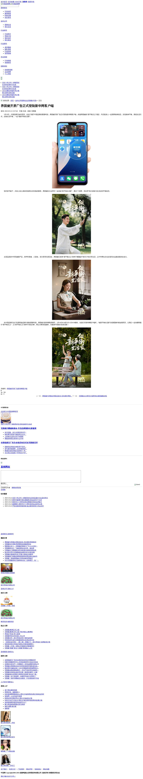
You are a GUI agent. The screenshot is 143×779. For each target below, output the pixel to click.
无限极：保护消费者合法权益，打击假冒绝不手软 (22, 678)
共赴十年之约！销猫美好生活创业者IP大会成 (16, 424)
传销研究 (8, 62)
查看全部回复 (16, 487)
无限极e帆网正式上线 (12, 630)
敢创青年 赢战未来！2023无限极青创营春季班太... (22, 668)
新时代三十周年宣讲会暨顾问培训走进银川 (27, 502)
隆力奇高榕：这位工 (8, 765)
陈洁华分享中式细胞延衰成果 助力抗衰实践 (20, 552)
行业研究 (4, 30)
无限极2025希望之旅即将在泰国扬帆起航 (93, 396)
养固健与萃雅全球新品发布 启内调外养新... (57, 396)
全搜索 (3, 489)
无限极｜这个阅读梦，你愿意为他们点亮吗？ (20, 676)
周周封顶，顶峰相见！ (12, 692)
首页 (12, 100)
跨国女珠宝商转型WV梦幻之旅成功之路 (18, 698)
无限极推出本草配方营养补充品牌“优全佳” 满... (21, 674)
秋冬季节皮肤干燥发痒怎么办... (15, 434)
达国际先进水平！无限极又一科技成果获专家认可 (22, 664)
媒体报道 (8, 13)
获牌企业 (8, 25)
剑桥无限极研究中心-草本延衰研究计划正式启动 (21, 662)
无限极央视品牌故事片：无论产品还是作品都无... (22, 670)
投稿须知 (38, 769)
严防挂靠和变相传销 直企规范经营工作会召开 (28, 506)
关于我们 (4, 769)
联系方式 (12, 769)
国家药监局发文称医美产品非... (15, 447)
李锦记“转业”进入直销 (12, 634)
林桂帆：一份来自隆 (8, 751)
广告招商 (21, 769)
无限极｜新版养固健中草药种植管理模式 (19, 558)
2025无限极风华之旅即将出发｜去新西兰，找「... (22, 560)
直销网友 (5, 466)
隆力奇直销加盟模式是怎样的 (15, 704)
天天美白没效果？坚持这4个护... (16, 453)
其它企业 (8, 27)
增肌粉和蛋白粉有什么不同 (14, 438)
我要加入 (10, 682)
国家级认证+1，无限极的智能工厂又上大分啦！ (21, 546)
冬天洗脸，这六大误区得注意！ (15, 432)
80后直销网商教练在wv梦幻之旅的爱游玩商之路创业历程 (24, 694)
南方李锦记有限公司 (8, 585)
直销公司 (4, 589)
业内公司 (4, 21)
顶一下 (3, 392)
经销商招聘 (8, 70)
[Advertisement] (15, 521)
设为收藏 (11, 2)
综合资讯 (8, 17)
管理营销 (8, 53)
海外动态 (8, 38)
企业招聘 (8, 72)
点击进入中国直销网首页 (9, 411)
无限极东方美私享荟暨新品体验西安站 (18, 544)
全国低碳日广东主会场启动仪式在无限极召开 (19, 443)
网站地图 (46, 769)
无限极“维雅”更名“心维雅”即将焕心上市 (18, 648)
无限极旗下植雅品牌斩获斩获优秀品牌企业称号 (21, 556)
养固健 (9, 388)
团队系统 (8, 49)
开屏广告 (15, 388)
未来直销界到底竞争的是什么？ (15, 702)
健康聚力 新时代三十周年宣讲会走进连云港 (27, 504)
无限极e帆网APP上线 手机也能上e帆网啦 (19, 632)
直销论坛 (10, 652)
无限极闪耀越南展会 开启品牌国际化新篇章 (18, 428)
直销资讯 (4, 534)
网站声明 (29, 769)
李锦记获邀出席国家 (8, 573)
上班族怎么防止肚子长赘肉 (14, 436)
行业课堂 (4, 43)
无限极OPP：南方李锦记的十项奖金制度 (18, 638)
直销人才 (10, 589)
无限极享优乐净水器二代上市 (15, 636)
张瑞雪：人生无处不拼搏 (13, 696)
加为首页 (4, 2)
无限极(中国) (32, 100)
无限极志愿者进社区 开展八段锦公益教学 (19, 554)
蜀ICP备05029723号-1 (8, 776)
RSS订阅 (18, 2)
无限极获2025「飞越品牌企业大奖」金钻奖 (19, 548)
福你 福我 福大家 (10, 706)
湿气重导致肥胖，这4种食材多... (16, 449)
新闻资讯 (4, 8)
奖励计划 (8, 36)
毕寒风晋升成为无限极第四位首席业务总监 (19, 640)
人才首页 (4, 682)
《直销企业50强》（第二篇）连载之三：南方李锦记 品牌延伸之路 (27, 642)
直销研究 (10, 534)
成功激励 (8, 47)
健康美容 (10, 621)
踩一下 (3, 394)
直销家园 (4, 652)
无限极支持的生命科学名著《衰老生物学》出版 (21, 672)
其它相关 (8, 40)
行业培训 (8, 51)
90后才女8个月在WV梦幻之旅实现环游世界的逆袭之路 (23, 700)
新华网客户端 (22, 388)
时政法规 (8, 15)
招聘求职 (4, 66)
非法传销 (4, 57)
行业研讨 (8, 34)
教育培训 (4, 621)
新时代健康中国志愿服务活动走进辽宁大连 (27, 500)
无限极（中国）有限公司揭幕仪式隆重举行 (19, 646)
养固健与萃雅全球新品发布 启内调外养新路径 (20, 542)
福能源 (7, 708)
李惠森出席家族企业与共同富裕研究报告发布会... (22, 666)
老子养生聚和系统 (11, 690)
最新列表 (31, 2)
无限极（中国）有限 (8, 606)
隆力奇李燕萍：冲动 (8, 723)
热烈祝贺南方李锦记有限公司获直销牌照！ (19, 644)
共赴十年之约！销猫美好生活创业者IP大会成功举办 (30, 498)
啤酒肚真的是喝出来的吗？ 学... (15, 451)
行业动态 (8, 11)
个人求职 (8, 74)
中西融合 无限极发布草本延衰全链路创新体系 (20, 550)
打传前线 (8, 60)
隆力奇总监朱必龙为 (8, 737)
